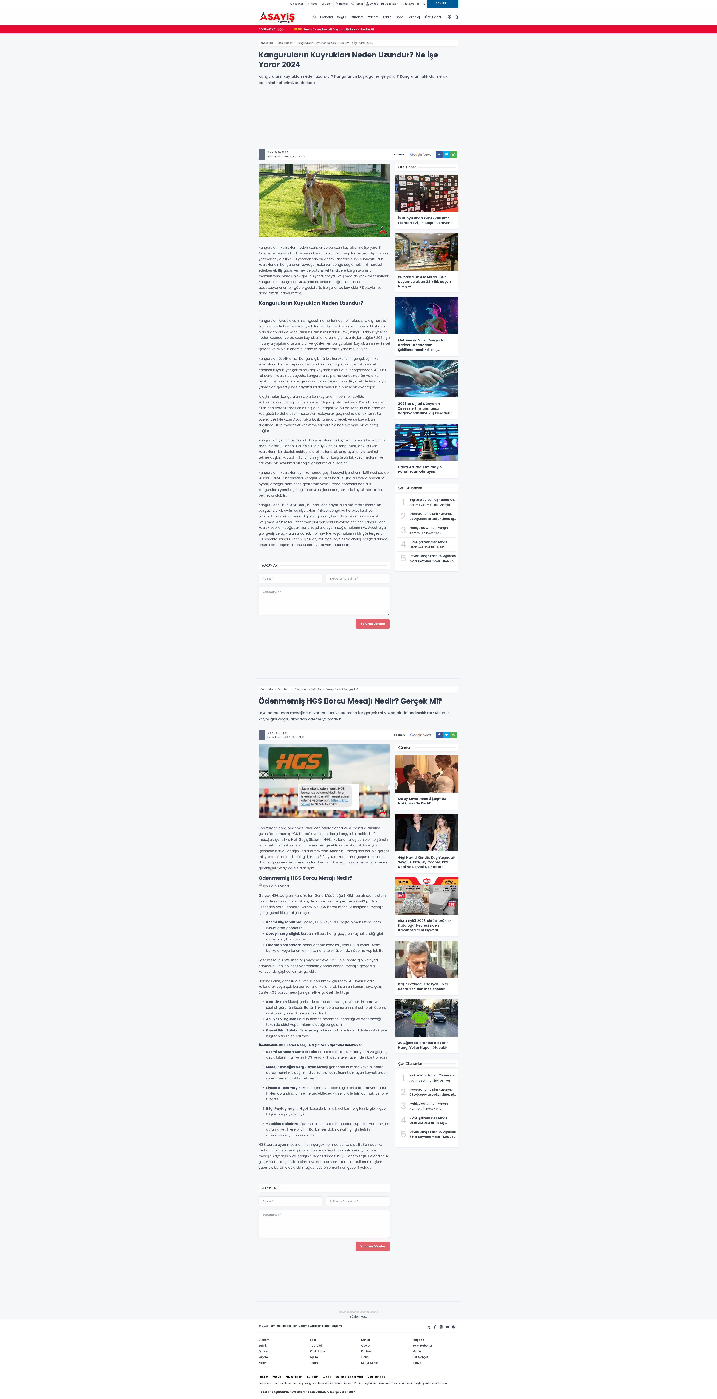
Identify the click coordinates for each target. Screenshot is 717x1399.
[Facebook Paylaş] (439, 154)
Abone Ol (400, 154)
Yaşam (373, 17)
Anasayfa (266, 43)
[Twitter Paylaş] (446, 154)
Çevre (281, 1312)
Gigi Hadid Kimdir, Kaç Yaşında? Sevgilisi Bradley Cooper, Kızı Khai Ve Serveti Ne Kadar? (365, 29)
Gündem (357, 17)
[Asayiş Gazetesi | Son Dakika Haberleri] (277, 17)
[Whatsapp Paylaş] (453, 154)
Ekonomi (326, 17)
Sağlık (341, 17)
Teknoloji (413, 17)
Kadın (387, 17)
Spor (399, 17)
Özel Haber (433, 17)
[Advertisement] (371, 123)
